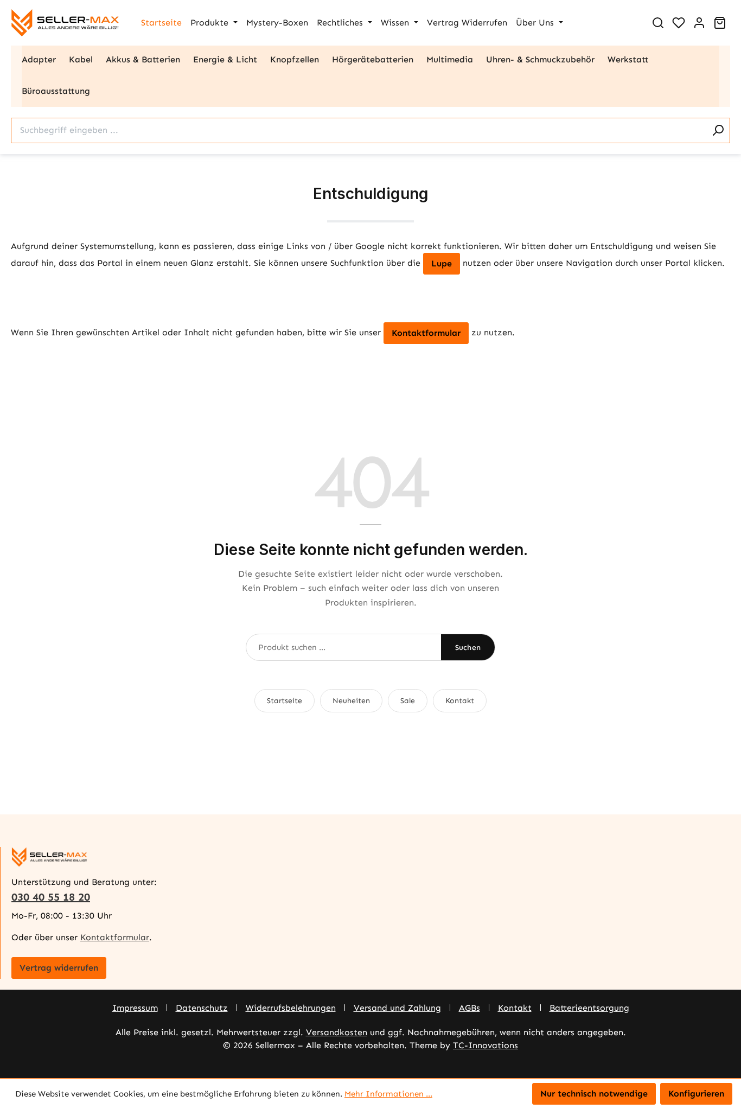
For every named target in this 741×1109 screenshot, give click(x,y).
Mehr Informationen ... (388, 1094)
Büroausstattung (56, 91)
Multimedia (449, 59)
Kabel (81, 59)
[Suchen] (658, 22)
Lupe (441, 263)
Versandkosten (336, 1032)
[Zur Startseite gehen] (65, 23)
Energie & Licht (225, 59)
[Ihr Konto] (699, 22)
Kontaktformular (426, 333)
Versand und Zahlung (397, 1008)
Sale (407, 700)
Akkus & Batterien (143, 59)
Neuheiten (351, 700)
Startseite (284, 700)
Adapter (39, 59)
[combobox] (358, 130)
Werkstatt (628, 59)
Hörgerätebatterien (372, 59)
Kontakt (459, 700)
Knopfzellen (294, 59)
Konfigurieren (696, 1093)
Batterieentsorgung (589, 1008)
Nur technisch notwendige (594, 1093)
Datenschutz (202, 1008)
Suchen (468, 647)
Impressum (135, 1008)
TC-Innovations (485, 1045)
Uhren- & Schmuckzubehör (540, 59)
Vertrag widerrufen (59, 968)
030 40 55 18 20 (50, 896)
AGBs (469, 1008)
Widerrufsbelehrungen (291, 1008)
